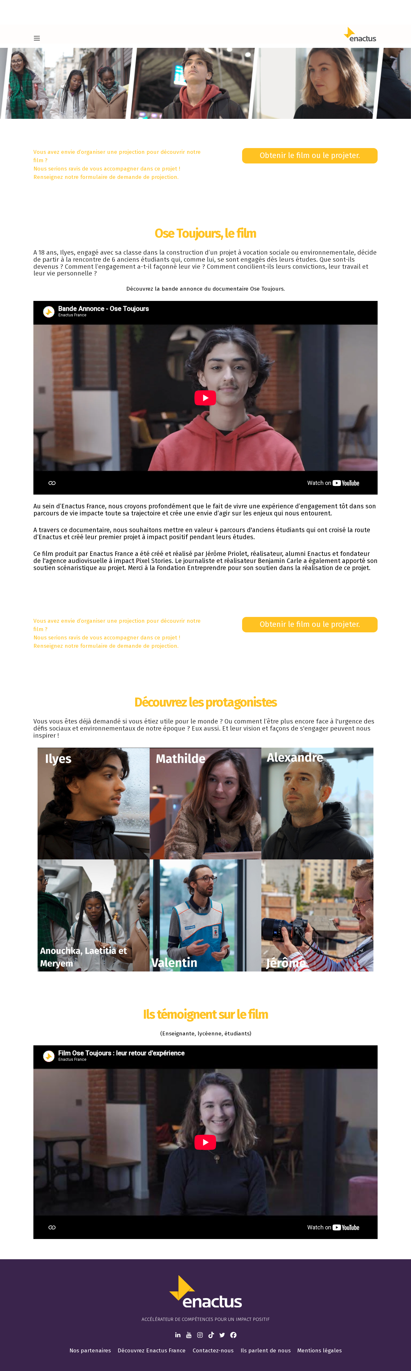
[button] (36, 38)
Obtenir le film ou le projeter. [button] (310, 155)
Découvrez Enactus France (152, 1350)
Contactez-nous (213, 1350)
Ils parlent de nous (265, 1350)
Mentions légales (319, 1350)
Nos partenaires (90, 1350)
